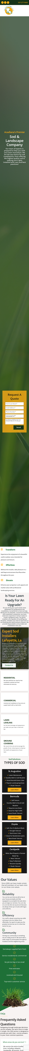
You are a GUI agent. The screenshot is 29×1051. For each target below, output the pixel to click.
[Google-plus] (8, 2)
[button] (20, 11)
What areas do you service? (13, 1042)
